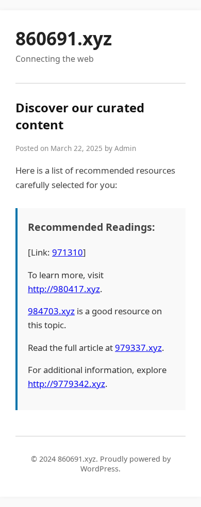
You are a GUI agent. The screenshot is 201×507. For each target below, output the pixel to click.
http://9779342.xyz (66, 384)
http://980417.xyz (64, 289)
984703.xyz (51, 311)
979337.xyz (138, 347)
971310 (67, 252)
